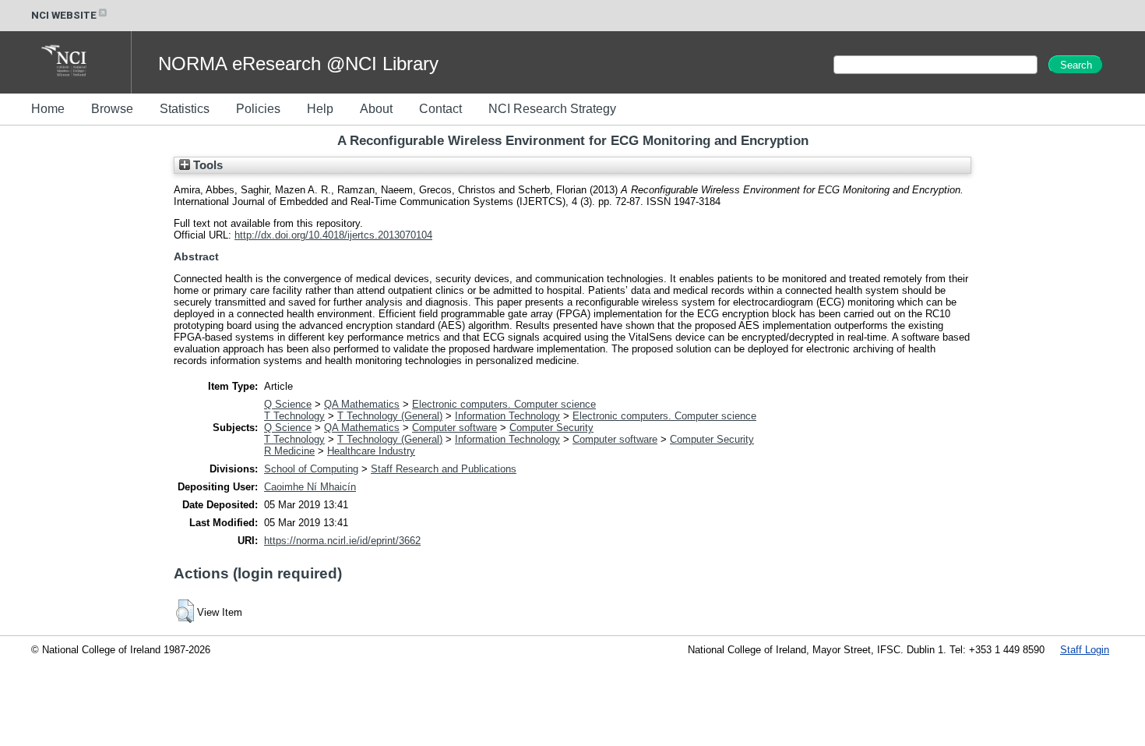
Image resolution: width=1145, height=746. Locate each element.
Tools (206, 165)
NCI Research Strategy (552, 108)
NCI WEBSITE (64, 15)
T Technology (294, 416)
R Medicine (289, 451)
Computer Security (551, 427)
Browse (112, 108)
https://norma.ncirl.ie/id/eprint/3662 (342, 540)
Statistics (185, 108)
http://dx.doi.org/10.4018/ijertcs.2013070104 (333, 235)
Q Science (288, 404)
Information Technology (507, 416)
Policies (258, 108)
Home (48, 108)
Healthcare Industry (371, 451)
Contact (440, 108)
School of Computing (311, 469)
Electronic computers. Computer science (504, 404)
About (376, 108)
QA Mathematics (362, 404)
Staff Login (1084, 650)
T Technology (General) (389, 416)
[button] (185, 611)
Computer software (454, 427)
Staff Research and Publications (443, 469)
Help (320, 108)
